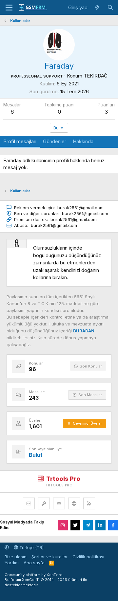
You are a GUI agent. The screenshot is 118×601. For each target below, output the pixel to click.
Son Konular (91, 366)
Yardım (12, 562)
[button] (6, 547)
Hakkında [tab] (83, 141)
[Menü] (9, 7)
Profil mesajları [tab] (19, 141)
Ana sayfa (34, 562)
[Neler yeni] (97, 7)
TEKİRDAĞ (96, 76)
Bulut (36, 455)
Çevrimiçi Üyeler (87, 423)
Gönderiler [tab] (54, 141)
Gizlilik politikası (88, 556)
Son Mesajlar (90, 394)
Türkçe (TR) (31, 547)
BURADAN (83, 330)
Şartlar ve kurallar (49, 556)
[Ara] (110, 7)
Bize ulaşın (16, 556)
